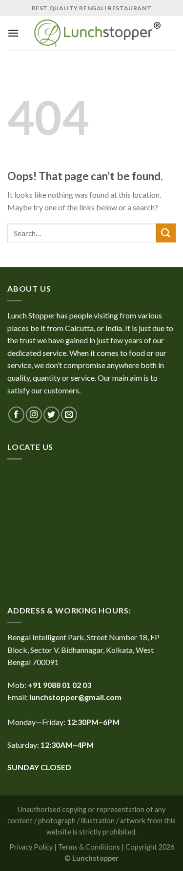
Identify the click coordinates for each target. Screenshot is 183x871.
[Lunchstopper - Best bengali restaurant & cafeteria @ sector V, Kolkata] (97, 33)
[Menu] (13, 33)
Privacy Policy (31, 847)
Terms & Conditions (89, 847)
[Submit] (166, 232)
